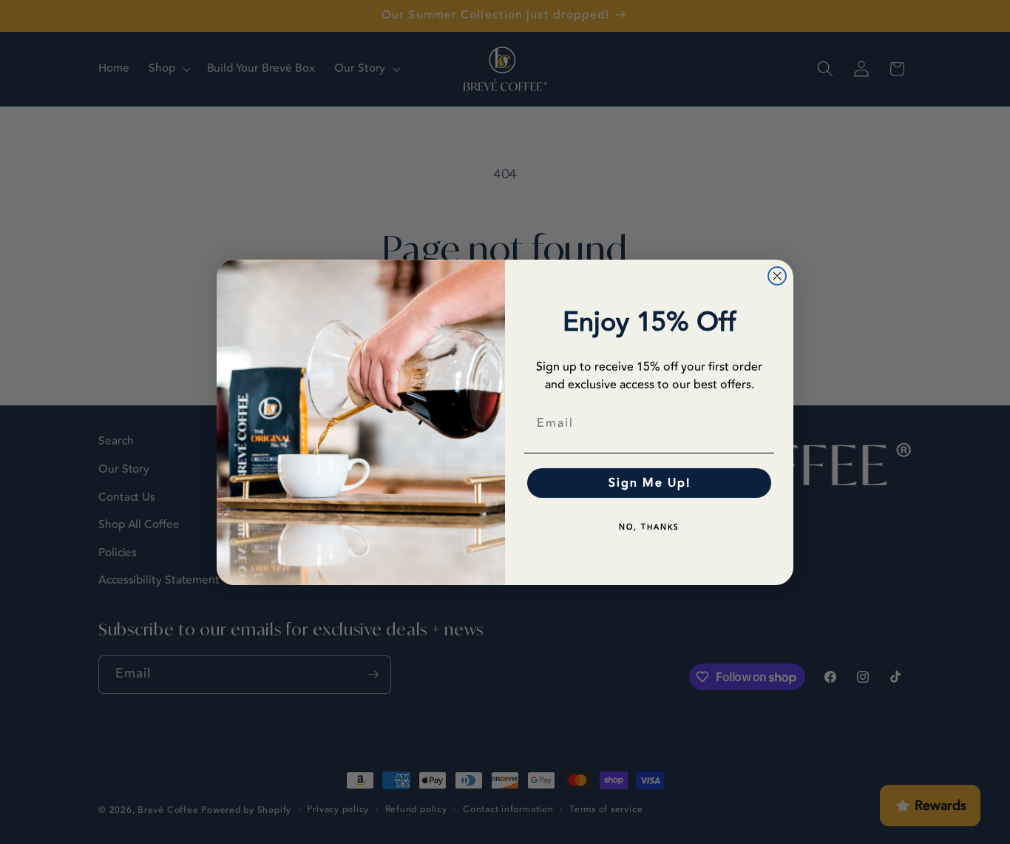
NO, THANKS (649, 527)
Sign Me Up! (650, 483)
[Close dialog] (777, 276)
